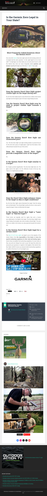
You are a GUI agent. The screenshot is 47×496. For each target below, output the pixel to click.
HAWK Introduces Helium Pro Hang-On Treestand (37, 318)
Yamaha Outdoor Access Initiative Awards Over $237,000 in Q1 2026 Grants (20, 478)
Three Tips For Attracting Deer (37, 314)
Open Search (44, 8)
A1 (28, 65)
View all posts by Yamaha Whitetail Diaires (16, 310)
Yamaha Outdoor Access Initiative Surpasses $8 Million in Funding (18, 483)
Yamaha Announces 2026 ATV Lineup (11, 485)
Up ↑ (23, 492)
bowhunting (34, 309)
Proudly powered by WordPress (12, 491)
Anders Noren (39, 491)
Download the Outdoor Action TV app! (34, 457)
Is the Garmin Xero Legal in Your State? (22, 19)
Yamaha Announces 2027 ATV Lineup (11, 476)
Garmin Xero (34, 310)
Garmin (15, 58)
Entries (33, 307)
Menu (5, 8)
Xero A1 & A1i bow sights (15, 235)
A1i (31, 65)
